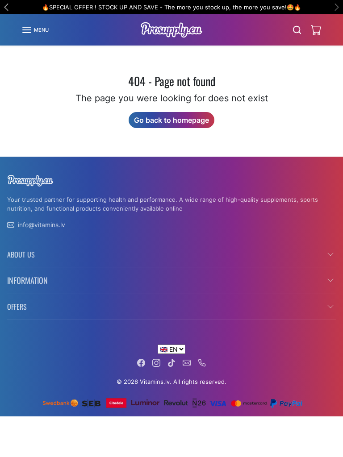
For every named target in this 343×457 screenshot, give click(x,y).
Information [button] (27, 280)
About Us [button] (21, 254)
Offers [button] (17, 306)
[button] (35, 30)
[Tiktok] (171, 362)
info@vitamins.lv (41, 224)
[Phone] (201, 362)
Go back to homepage (171, 120)
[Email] (186, 362)
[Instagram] (156, 362)
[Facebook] (141, 362)
